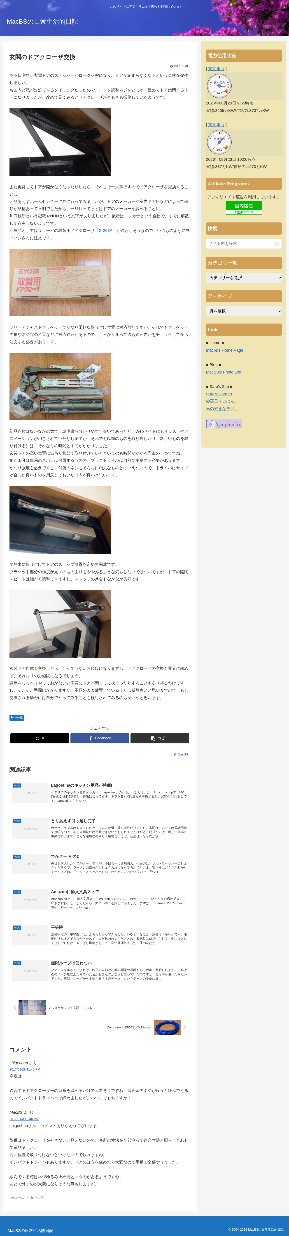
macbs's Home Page (224, 350)
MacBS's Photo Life (223, 372)
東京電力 (216, 69)
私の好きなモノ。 (222, 408)
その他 (18, 717)
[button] (160, 738)
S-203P (105, 230)
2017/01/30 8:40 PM (24, 1119)
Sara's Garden (219, 394)
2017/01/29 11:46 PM (24, 1069)
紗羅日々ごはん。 (222, 401)
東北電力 (216, 125)
